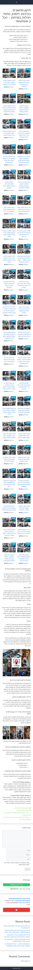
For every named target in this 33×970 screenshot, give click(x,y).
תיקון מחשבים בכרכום (23, 810)
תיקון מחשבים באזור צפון (22, 808)
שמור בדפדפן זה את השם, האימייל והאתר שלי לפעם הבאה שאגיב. (16, 864)
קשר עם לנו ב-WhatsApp (16, 884)
